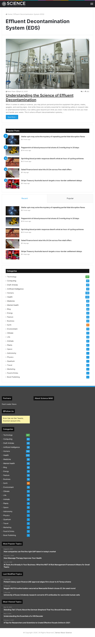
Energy (10, 313)
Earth (9, 325)
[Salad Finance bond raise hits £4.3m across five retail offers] (12, 173)
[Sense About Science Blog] (13, 4)
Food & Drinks (12, 373)
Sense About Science (63, 633)
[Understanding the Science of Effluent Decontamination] (47, 64)
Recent (25, 198)
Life (8, 337)
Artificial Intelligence (15, 289)
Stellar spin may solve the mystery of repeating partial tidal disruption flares (53, 136)
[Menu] (91, 4)
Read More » (12, 117)
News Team (11, 91)
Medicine (11, 301)
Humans (10, 293)
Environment (12, 329)
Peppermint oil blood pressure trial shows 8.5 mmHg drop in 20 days (50, 147)
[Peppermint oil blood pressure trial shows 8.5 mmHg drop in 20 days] (12, 151)
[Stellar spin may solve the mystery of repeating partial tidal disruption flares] (12, 140)
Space (9, 349)
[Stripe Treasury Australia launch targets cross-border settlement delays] (12, 184)
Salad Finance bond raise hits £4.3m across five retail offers (46, 169)
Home (9, 14)
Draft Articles (12, 285)
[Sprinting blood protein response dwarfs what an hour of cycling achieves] (12, 162)
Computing (11, 281)
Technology (11, 277)
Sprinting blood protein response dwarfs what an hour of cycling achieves (52, 158)
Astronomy (11, 353)
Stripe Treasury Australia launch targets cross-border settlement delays (51, 180)
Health (9, 297)
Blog (9, 309)
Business (10, 321)
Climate (10, 333)
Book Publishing (13, 377)
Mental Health (13, 305)
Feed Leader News (9, 404)
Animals (10, 341)
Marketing (11, 369)
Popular (70, 198)
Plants (9, 345)
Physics (10, 357)
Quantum (11, 361)
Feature (10, 317)
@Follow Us (8, 411)
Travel (9, 365)
